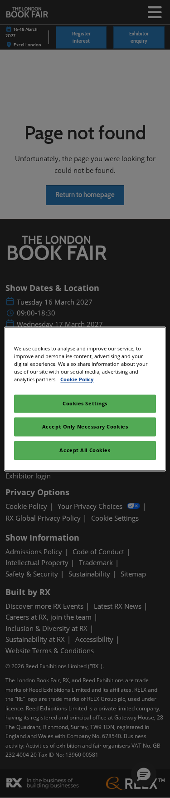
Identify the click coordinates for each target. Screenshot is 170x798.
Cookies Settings (85, 403)
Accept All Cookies (84, 450)
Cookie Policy (76, 379)
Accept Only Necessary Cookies (85, 427)
